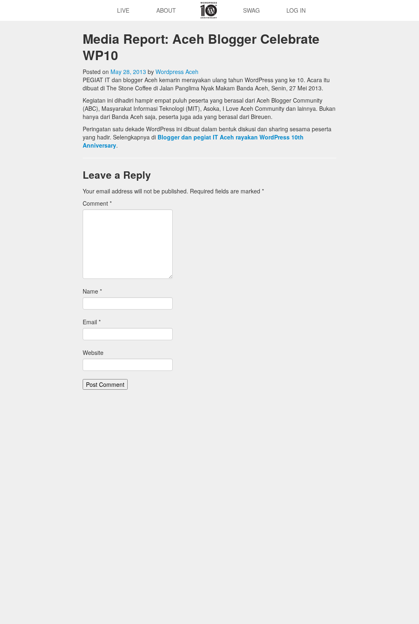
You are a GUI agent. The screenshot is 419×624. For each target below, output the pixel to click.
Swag (251, 10)
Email (92, 322)
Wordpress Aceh (176, 71)
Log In (296, 10)
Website (93, 352)
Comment (97, 203)
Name (92, 291)
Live (123, 10)
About (166, 10)
